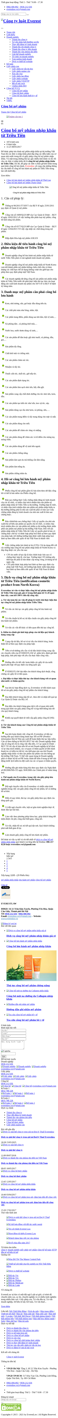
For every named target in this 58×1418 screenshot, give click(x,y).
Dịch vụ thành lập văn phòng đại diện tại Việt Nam (24, 1163)
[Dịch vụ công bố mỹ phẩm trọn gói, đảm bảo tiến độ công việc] (29, 1197)
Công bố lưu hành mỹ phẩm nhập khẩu (28, 946)
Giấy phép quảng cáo (21, 71)
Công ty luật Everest (15, 1357)
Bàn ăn (19, 1314)
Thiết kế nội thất (8, 1314)
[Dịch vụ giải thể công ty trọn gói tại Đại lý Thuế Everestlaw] (27, 1132)
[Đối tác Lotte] (13, 1285)
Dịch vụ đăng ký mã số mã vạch (20, 1347)
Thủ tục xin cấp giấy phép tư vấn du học (23, 1345)
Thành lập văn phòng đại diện (24, 52)
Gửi (3, 1057)
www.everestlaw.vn (9, 918)
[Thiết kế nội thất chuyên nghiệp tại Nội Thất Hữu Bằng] (29, 1266)
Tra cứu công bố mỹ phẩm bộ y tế (25, 1020)
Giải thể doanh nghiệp (21, 54)
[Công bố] (6, 1086)
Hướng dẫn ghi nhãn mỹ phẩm (23, 1009)
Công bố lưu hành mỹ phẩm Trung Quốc (24, 182)
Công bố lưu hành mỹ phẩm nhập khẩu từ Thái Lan (28, 180)
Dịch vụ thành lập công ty (17, 1328)
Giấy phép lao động (20, 76)
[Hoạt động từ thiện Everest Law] (21, 1233)
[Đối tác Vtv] (12, 1278)
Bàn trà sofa (23, 1321)
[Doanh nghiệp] (8, 1066)
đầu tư (3, 1252)
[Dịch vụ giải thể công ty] (12, 1145)
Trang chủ (10, 32)
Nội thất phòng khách (41, 1316)
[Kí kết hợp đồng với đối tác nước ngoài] (24, 1224)
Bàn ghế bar (11, 1321)
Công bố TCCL (13, 88)
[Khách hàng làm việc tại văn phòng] (22, 1238)
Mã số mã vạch (18, 83)
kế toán (48, 1250)
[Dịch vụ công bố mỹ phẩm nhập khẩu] (18, 1184)
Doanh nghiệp (12, 37)
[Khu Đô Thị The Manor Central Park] (23, 1259)
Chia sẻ (4, 885)
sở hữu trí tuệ (12, 1252)
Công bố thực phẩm (20, 93)
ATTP (54, 1250)
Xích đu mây (33, 1311)
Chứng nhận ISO (19, 86)
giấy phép (24, 1250)
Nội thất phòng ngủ (23, 1318)
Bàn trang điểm (47, 1311)
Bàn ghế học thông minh (43, 1318)
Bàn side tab (29, 1314)
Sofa (3, 1321)
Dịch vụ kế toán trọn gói (16, 1333)
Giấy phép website (20, 78)
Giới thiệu (10, 34)
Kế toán (9, 64)
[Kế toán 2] (6, 1103)
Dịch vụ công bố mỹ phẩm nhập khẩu (18, 1189)
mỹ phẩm (33, 1250)
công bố (40, 1250)
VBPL (9, 100)
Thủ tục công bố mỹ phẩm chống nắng (28, 985)
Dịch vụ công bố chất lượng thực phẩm (23, 1340)
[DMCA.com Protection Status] (11, 1410)
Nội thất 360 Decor (22, 1316)
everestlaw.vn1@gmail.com (18, 9)
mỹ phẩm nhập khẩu (9, 880)
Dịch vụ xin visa (13, 1338)
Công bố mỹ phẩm (20, 91)
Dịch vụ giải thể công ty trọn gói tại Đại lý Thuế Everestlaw (28, 1137)
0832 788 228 (7, 1091)
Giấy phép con (12, 66)
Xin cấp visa (17, 73)
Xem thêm (5, 1306)
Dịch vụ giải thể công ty (12, 1150)
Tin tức (9, 98)
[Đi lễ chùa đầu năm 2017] (18, 1243)
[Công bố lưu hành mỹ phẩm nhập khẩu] (24, 941)
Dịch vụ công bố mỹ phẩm (17, 1335)
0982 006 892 (12, 7)
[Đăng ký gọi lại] (8, 923)
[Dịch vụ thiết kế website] (17, 1271)
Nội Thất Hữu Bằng (17, 1311)
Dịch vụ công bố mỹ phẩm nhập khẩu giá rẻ (31, 935)
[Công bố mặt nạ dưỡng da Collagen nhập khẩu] (27, 991)
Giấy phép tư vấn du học (22, 69)
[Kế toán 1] (6, 1093)
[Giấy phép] (7, 1076)
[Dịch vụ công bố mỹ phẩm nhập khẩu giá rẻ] (26, 930)
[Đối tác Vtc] (12, 1275)
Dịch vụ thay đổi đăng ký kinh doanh (22, 1343)
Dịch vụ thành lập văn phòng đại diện (22, 1330)
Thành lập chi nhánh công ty (24, 47)
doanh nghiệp (14, 1250)
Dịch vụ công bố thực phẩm (13, 1176)
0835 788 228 (7, 1100)
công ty (4, 1250)
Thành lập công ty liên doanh (24, 49)
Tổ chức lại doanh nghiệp (23, 56)
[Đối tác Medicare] (14, 1283)
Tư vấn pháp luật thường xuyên (25, 42)
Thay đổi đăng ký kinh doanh (24, 44)
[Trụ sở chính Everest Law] (18, 1229)
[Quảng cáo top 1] (14, 116)
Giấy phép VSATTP (20, 81)
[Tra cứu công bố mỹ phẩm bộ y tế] (21, 1015)
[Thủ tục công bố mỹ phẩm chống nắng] (31, 980)
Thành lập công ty (19, 39)
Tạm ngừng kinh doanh (22, 59)
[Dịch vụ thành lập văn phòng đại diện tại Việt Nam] (24, 1158)
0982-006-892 (12, 1383)
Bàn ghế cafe (41, 1314)
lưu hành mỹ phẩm (27, 880)
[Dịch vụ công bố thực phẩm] (14, 1171)
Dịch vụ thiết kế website (22, 61)
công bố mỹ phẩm (43, 880)
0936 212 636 (26, 7)
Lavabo (9, 1316)
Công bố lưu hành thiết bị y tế (24, 95)
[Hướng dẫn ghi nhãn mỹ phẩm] (20, 1004)
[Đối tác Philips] (13, 1280)
